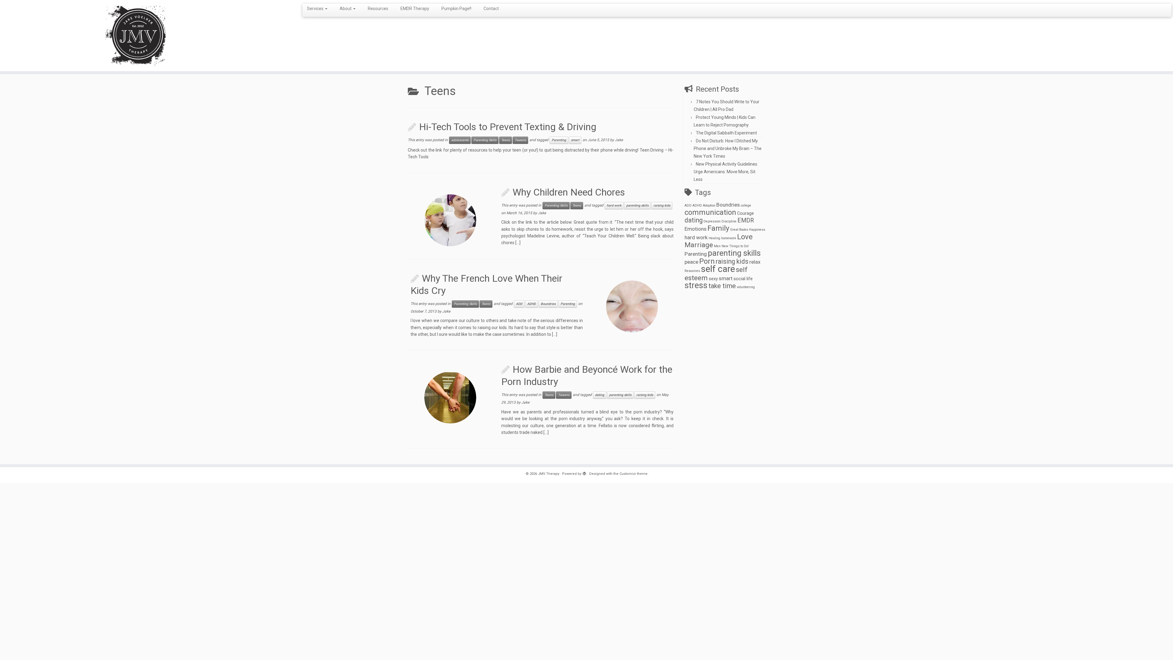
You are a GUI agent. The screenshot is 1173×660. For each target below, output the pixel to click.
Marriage (699, 245)
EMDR (745, 220)
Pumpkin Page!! (456, 8)
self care (718, 269)
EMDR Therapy (414, 8)
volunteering (746, 287)
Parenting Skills (484, 140)
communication (710, 212)
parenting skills (637, 205)
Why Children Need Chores (569, 192)
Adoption (709, 205)
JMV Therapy (548, 474)
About (346, 8)
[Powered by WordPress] (584, 473)
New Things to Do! (735, 246)
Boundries (548, 304)
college (746, 205)
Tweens (520, 140)
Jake (619, 140)
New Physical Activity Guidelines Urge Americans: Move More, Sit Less (725, 172)
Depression (712, 221)
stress (696, 285)
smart (575, 140)
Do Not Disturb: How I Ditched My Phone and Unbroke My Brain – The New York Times (728, 148)
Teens (505, 140)
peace (691, 262)
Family (718, 228)
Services (315, 8)
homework (728, 238)
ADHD (531, 304)
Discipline (729, 221)
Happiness (757, 230)
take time (722, 286)
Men (717, 246)
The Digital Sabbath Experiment (726, 132)
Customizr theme (633, 474)
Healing (714, 238)
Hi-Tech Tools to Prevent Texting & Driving (507, 127)
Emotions (696, 229)
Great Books (739, 230)
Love (745, 237)
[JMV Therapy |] (135, 35)
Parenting (559, 140)
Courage (745, 213)
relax (755, 262)
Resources (378, 8)
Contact (491, 8)
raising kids (661, 205)
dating (599, 395)
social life (743, 278)
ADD (519, 304)
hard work (614, 205)
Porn (707, 261)
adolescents (460, 140)
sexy (713, 278)
